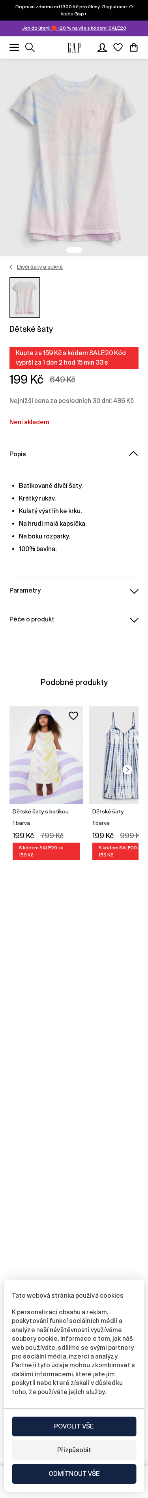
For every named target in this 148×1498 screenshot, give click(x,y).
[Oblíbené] (118, 47)
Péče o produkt (31, 619)
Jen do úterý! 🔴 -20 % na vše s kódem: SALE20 (74, 28)
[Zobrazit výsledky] (30, 47)
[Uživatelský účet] (102, 47)
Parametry (25, 590)
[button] (127, 769)
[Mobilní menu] (14, 47)
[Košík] (134, 47)
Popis (17, 454)
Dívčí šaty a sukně (40, 266)
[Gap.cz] (74, 48)
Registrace (114, 6)
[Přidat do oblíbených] (73, 715)
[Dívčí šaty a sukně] (11, 267)
